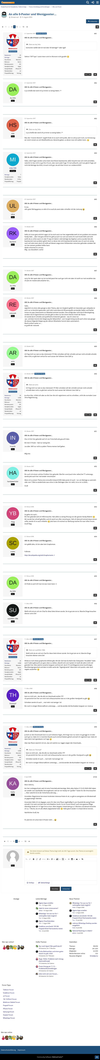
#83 (95, 118)
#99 (95, 727)
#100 (95, 777)
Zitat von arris (33, 385)
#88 (95, 298)
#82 (95, 83)
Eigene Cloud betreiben (46, 921)
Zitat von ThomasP (35, 750)
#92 (95, 466)
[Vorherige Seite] (2, 26)
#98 (95, 689)
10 (23, 27)
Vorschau (55, 889)
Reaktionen (8, 55)
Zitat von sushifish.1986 (37, 650)
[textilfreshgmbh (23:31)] (22, 947)
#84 (95, 153)
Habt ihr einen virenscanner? (48, 908)
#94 (95, 536)
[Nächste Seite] (27, 26)
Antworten (66, 889)
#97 (95, 639)
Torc (40, 905)
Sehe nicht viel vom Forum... (48, 974)
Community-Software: (50, 1057)
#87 (95, 271)
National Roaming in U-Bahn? (82, 931)
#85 (95, 199)
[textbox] (61, 871)
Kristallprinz (94, 956)
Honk (73, 907)
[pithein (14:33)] (11, 947)
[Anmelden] (93, 2)
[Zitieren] (95, 74)
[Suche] (88, 2)
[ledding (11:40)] (15, 947)
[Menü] (97, 2)
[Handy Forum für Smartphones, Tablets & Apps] (8, 2)
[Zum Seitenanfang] (97, 1057)
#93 (95, 507)
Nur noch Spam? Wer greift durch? (50, 946)
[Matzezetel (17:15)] (8, 947)
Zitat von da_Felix (35, 44)
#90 (95, 374)
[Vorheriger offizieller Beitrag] (86, 74)
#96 (95, 604)
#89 (95, 346)
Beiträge (7, 57)
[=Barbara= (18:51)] (4, 947)
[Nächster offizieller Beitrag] (90, 74)
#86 (95, 227)
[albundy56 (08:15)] (18, 947)
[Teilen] (97, 26)
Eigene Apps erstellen (46, 903)
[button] (30, 883)
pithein (41, 910)
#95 (95, 576)
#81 (95, 34)
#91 (95, 431)
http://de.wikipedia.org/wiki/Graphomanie (39, 555)
